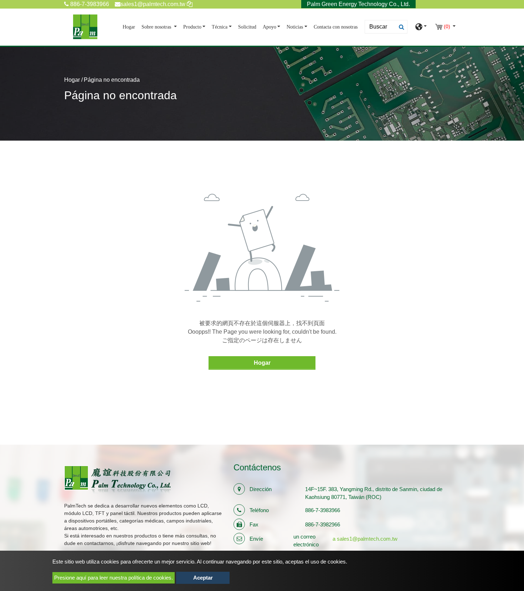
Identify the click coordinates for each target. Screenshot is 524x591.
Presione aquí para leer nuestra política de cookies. (113, 578)
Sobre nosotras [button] (157, 27)
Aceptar (203, 578)
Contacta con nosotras (336, 27)
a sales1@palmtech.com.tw (365, 539)
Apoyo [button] (269, 27)
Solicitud (247, 27)
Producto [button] (192, 27)
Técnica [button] (219, 27)
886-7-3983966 (89, 4)
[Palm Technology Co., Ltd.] (85, 27)
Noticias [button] (295, 27)
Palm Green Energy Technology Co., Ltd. (358, 4)
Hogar (130, 27)
